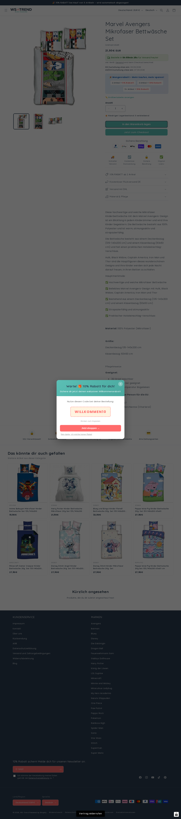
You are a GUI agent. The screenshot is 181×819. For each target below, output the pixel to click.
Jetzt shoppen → (90, 428)
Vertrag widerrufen (90, 813)
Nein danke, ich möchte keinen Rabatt (76, 434)
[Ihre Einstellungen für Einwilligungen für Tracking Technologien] (176, 814)
